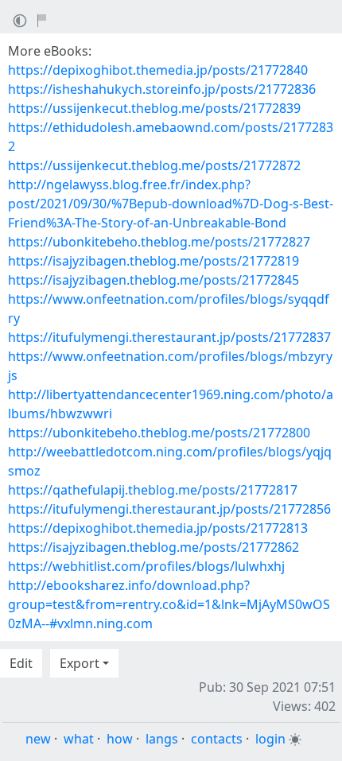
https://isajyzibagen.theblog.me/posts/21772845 (153, 280)
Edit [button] (21, 663)
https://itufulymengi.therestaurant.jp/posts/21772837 (169, 337)
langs (162, 738)
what (79, 738)
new (38, 738)
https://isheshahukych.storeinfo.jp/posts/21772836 (162, 89)
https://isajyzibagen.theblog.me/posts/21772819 (153, 261)
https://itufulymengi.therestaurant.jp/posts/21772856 (169, 509)
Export (79, 663)
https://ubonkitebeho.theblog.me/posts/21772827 (159, 241)
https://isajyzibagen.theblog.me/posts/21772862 (153, 547)
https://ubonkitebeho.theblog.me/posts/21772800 (159, 432)
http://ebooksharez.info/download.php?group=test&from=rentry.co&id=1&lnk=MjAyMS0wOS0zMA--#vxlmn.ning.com (169, 604)
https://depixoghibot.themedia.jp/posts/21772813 (158, 528)
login (270, 738)
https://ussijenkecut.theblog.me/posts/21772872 (154, 165)
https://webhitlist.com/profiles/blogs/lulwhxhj (146, 566)
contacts (217, 738)
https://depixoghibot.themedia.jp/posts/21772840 (158, 70)
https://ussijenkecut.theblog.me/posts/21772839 (154, 108)
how (120, 738)
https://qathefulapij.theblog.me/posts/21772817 (152, 490)
